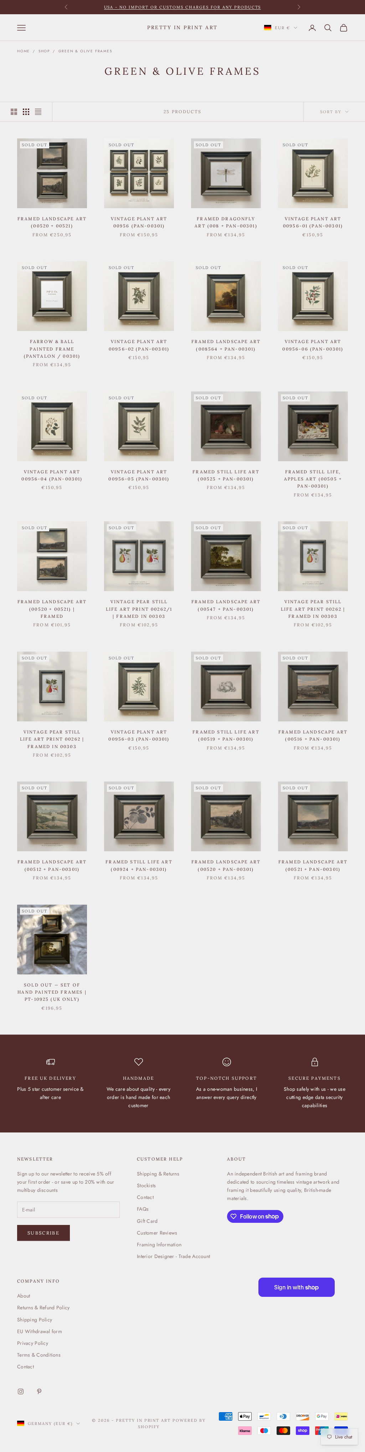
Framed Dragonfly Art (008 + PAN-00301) (226, 222)
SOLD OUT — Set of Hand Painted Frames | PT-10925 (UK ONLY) (51, 992)
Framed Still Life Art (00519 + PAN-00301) (225, 735)
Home (23, 51)
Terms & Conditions (39, 1354)
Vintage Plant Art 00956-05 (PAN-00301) (138, 475)
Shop (44, 51)
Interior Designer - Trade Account (173, 1256)
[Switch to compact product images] (38, 111)
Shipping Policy (34, 1319)
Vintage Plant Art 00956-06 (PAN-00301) (312, 345)
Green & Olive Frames (85, 51)
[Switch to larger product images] (14, 111)
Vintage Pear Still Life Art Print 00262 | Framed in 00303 (313, 609)
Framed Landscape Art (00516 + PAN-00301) (313, 735)
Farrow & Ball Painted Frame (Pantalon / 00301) (52, 349)
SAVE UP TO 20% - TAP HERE (182, 7)
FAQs (143, 1208)
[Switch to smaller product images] (26, 111)
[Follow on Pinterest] (39, 1391)
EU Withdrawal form (39, 1331)
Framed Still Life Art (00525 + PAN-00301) (225, 475)
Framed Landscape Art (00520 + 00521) (52, 222)
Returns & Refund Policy (43, 1307)
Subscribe (43, 1233)
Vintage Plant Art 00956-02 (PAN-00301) (139, 345)
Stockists (146, 1185)
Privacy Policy (32, 1343)
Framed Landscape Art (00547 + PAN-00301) (226, 605)
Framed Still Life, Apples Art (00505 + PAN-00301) (313, 479)
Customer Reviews (157, 1232)
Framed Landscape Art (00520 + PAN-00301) (226, 865)
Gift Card (147, 1221)
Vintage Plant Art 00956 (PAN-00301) (139, 222)
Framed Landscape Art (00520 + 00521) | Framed (52, 609)
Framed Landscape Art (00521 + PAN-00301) (313, 865)
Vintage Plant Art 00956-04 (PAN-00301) (51, 475)
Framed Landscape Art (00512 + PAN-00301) (52, 865)
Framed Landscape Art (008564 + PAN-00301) (226, 345)
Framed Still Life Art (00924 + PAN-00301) (139, 865)
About (23, 1295)
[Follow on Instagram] (20, 1391)
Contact (145, 1197)
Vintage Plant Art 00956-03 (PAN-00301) (138, 735)
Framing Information (159, 1244)
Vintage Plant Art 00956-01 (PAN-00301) (313, 222)
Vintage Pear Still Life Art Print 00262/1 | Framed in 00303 (139, 609)
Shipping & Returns (158, 1173)
